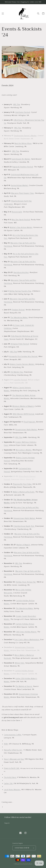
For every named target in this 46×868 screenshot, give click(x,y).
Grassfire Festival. (20, 380)
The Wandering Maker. (19, 317)
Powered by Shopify (27, 864)
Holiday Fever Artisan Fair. (26, 582)
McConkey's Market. (24, 450)
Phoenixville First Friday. (22, 484)
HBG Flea (16, 104)
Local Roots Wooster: (12, 790)
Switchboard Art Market (20, 159)
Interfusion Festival (22, 112)
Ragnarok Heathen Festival (22, 167)
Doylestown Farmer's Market (25, 136)
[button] (2, 13)
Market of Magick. (23, 545)
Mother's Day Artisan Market (21, 227)
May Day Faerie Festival (21, 220)
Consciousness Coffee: (13, 735)
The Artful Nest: (10, 777)
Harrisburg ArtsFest (21, 272)
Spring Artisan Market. (19, 185)
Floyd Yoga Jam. (30, 422)
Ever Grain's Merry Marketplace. (27, 640)
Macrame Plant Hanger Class (22, 193)
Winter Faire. (20, 663)
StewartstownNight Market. (26, 430)
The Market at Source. (24, 686)
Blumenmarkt (17, 212)
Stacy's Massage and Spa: (14, 759)
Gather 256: (8, 783)
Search (7, 823)
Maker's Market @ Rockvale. (24, 492)
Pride (20, 344)
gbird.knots (20, 864)
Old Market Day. (16, 372)
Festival (25, 344)
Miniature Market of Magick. (23, 406)
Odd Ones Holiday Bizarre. (26, 632)
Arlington (14, 344)
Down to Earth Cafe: (12, 768)
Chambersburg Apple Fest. (24, 526)
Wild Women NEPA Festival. (24, 414)
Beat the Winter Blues (23, 143)
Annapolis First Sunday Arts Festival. (23, 356)
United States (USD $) (22, 848)
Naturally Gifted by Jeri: (13, 750)
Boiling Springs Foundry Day (20, 291)
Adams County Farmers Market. (22, 364)
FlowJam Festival (18, 310)
